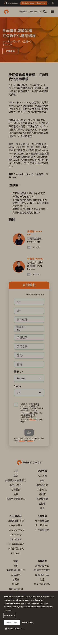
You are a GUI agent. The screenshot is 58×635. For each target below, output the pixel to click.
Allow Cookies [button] (12, 622)
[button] (14, 628)
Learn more (9, 615)
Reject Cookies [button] (27, 622)
